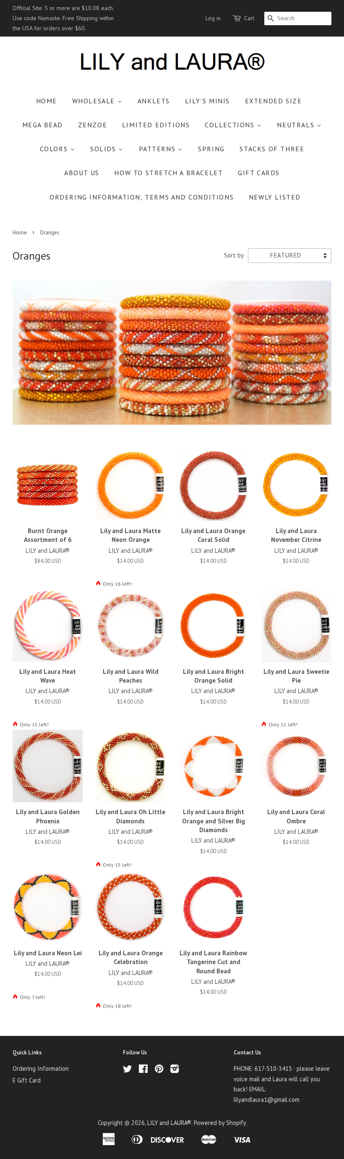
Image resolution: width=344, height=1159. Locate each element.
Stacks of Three (272, 149)
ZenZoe (92, 125)
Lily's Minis (207, 101)
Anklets (154, 101)
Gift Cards (259, 172)
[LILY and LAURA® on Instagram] (174, 1070)
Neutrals (296, 125)
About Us (81, 172)
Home (46, 101)
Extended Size (273, 101)
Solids (104, 149)
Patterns (158, 149)
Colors (55, 149)
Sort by (234, 255)
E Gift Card (27, 1080)
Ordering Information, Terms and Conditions (142, 197)
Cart (249, 18)
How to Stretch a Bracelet (168, 172)
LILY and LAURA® (169, 1123)
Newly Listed (275, 197)
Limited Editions (156, 125)
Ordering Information (41, 1068)
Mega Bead (42, 125)
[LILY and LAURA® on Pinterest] (159, 1070)
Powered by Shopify (220, 1123)
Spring (211, 149)
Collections (231, 125)
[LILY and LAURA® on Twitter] (127, 1070)
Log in (213, 18)
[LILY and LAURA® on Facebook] (143, 1070)
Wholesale (94, 101)
